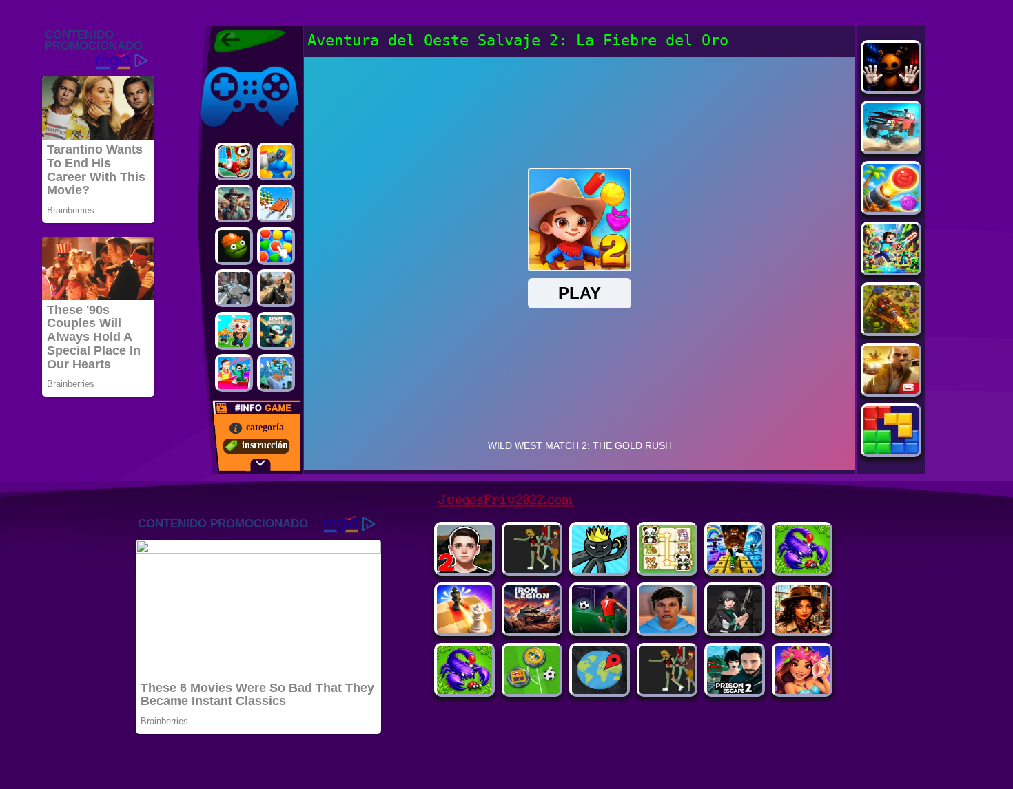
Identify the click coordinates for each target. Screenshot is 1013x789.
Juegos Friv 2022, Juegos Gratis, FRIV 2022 (240, 41)
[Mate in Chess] (464, 629)
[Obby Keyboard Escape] (734, 569)
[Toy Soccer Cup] (532, 690)
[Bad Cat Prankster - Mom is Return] (734, 690)
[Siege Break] (599, 629)
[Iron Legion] (532, 629)
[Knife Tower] (802, 690)
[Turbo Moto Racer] (234, 288)
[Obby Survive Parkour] (234, 373)
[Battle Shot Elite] (464, 690)
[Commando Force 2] (276, 288)
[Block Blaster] (891, 450)
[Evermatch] (276, 246)
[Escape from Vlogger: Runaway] (667, 629)
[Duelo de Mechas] (276, 161)
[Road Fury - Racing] (891, 148)
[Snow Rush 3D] (276, 203)
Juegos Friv (221, 64)
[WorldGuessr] (599, 690)
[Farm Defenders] (891, 329)
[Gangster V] (891, 390)
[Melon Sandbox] (234, 246)
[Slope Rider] (276, 373)
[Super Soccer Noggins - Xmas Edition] (234, 161)
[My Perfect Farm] (667, 690)
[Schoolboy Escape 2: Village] (464, 569)
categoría (265, 427)
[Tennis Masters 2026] (734, 629)
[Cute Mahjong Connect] (667, 569)
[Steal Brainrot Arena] (234, 331)
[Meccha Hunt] (532, 569)
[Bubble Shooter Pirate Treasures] (891, 208)
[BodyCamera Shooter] (802, 569)
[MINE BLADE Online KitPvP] (891, 269)
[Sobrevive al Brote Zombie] (234, 203)
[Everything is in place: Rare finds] (802, 629)
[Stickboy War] (599, 569)
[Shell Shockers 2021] (276, 331)
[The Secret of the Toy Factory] (891, 87)
